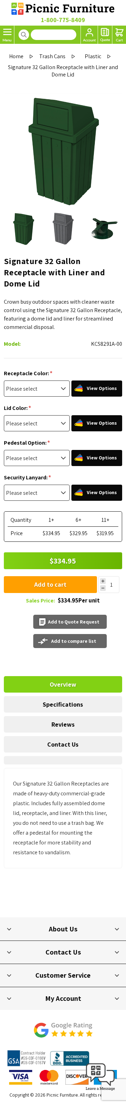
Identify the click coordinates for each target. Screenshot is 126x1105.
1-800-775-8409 (63, 20)
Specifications (63, 704)
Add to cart (50, 584)
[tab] (63, 684)
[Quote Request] (105, 35)
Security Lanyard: (26, 477)
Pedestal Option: (26, 442)
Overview (63, 684)
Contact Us (62, 744)
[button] (100, 1090)
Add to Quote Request (73, 622)
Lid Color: (16, 408)
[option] (23, 229)
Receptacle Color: (27, 373)
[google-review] (63, 1033)
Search (24, 34)
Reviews (63, 724)
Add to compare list (73, 641)
